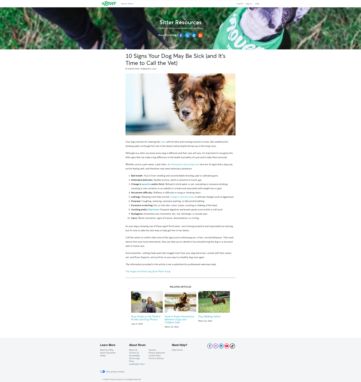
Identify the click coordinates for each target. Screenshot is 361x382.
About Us (133, 349)
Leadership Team (137, 364)
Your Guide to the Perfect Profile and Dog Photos (146, 318)
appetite (146, 184)
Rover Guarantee (108, 352)
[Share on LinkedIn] (193, 35)
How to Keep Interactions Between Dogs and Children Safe (179, 319)
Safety (103, 355)
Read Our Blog (106, 349)
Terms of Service (156, 358)
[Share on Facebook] (180, 35)
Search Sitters (127, 3)
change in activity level (181, 196)
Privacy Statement (157, 352)
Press (131, 361)
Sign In (249, 3)
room (163, 141)
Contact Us (134, 352)
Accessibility (134, 355)
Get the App (134, 358)
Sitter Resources (180, 22)
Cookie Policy (155, 355)
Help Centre (177, 349)
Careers (152, 349)
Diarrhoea (153, 209)
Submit (240, 3)
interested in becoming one (184, 164)
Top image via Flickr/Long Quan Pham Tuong (148, 271)
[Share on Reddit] (200, 35)
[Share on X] (187, 35)
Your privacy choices (115, 371)
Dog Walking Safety (209, 316)
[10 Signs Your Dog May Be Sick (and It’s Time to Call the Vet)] (180, 104)
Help (257, 3)
